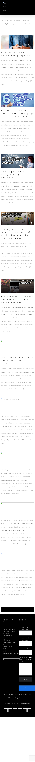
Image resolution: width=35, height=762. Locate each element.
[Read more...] (25, 145)
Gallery (17, 38)
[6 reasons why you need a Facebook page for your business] (17, 100)
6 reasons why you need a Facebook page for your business (17, 113)
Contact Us (23, 698)
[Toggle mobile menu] (31, 4)
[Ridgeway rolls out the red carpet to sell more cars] (17, 559)
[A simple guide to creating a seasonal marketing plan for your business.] (17, 218)
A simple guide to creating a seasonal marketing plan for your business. (15, 215)
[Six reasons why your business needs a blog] (17, 347)
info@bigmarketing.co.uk (11, 653)
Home (5, 694)
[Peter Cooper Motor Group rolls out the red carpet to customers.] (17, 459)
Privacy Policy (22, 706)
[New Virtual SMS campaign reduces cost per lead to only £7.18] (17, 509)
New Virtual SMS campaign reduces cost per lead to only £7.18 (15, 505)
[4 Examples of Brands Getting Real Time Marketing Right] (17, 286)
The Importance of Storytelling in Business (15, 174)
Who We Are (12, 694)
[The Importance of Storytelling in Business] (17, 161)
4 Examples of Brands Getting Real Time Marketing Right (15, 282)
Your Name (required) (25, 628)
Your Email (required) (25, 639)
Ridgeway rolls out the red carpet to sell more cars (15, 556)
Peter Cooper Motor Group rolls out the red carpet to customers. (15, 455)
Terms (16, 706)
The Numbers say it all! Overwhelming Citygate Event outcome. (15, 401)
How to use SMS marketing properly (15, 54)
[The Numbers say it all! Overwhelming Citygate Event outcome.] (17, 405)
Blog (16, 698)
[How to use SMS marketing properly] (17, 42)
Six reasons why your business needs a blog (15, 343)
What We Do (23, 694)
